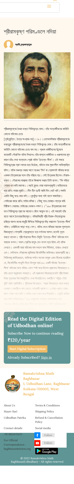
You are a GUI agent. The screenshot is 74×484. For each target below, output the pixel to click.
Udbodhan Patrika (15, 417)
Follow (48, 435)
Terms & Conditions (47, 405)
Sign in (46, 357)
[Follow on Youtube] (37, 443)
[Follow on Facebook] (37, 435)
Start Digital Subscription (27, 349)
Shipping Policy (44, 411)
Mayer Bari (10, 411)
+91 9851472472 (13, 434)
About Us (9, 405)
